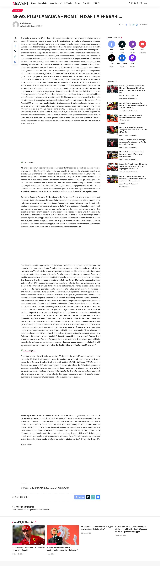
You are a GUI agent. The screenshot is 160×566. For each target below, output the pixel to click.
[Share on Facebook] (126, 24)
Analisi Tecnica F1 (124, 111)
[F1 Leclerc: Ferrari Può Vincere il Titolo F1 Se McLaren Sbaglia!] (29, 535)
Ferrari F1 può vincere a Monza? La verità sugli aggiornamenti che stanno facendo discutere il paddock (132, 178)
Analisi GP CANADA (36, 488)
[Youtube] (142, 47)
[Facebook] (129, 3)
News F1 (20, 3)
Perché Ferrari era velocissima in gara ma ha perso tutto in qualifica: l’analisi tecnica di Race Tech (132, 142)
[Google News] (122, 61)
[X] (131, 3)
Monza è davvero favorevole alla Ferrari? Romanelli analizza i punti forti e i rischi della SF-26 (133, 105)
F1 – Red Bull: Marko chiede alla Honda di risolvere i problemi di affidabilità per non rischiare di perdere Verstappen (131, 529)
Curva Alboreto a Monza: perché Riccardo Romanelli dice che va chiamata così (130, 117)
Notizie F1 (17, 10)
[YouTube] (134, 3)
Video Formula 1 (124, 187)
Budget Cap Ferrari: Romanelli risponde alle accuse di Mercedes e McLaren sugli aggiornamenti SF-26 (133, 166)
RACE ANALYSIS (63, 488)
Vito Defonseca (25, 23)
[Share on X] (129, 24)
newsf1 (54, 488)
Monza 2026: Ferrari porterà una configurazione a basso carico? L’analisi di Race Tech (133, 130)
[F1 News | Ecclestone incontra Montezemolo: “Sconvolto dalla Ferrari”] (63, 535)
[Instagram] (137, 3)
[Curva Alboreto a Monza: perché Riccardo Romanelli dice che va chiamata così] (112, 118)
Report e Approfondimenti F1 (128, 99)
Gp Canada (47, 488)
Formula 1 (122, 96)
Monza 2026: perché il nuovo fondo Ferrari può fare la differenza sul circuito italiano (131, 154)
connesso (26, 509)
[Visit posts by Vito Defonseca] (16, 24)
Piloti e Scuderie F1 (132, 96)
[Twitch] (132, 61)
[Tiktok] (112, 61)
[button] (141, 3)
